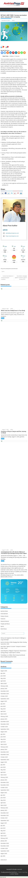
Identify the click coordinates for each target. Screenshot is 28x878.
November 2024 (5, 724)
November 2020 (5, 846)
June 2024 (3, 736)
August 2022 (4, 792)
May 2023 (3, 769)
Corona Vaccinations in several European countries (7, 277)
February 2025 (4, 716)
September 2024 (5, 729)
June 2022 (3, 797)
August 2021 (4, 823)
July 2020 (3, 856)
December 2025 (5, 691)
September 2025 (5, 698)
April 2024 (3, 742)
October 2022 (4, 787)
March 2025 (4, 714)
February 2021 (4, 838)
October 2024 (4, 726)
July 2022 (3, 795)
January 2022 (4, 810)
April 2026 (3, 681)
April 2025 (3, 711)
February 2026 (4, 686)
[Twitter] (5, 52)
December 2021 (5, 813)
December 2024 (5, 721)
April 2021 (3, 833)
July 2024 (3, 734)
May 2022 (3, 800)
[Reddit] (7, 52)
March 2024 (4, 744)
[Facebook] (2, 52)
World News (4, 629)
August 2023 (4, 762)
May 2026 (3, 678)
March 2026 (4, 683)
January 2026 (4, 688)
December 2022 (5, 782)
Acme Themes (14, 874)
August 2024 (4, 731)
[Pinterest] (13, 52)
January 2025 (4, 719)
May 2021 (3, 830)
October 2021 (4, 818)
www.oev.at (4, 859)
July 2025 (3, 703)
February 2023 (4, 777)
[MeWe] (16, 52)
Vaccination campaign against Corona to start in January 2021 (21, 277)
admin (13, 20)
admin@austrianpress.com (12, 233)
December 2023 (5, 752)
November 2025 (5, 693)
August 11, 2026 (5, 429)
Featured (3, 618)
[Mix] (19, 52)
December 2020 (5, 843)
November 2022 (5, 785)
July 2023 (3, 764)
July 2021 (3, 825)
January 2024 (4, 749)
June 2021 (3, 828)
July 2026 (3, 673)
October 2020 (4, 848)
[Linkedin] (10, 52)
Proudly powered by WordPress (9, 872)
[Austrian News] (2, 9)
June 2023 (3, 767)
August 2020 (4, 853)
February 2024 (4, 747)
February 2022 (4, 807)
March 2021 (4, 835)
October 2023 (4, 757)
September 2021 (5, 820)
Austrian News (4, 611)
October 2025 (4, 696)
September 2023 (5, 759)
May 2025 (3, 709)
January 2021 (4, 840)
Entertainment (4, 613)
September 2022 (5, 790)
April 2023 (3, 772)
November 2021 (5, 815)
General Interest (5, 621)
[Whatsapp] (21, 52)
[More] (24, 52)
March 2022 (4, 805)
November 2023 (5, 754)
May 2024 (3, 739)
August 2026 (4, 670)
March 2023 (4, 774)
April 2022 (3, 802)
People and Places (5, 623)
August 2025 (4, 701)
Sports (3, 271)
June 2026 (3, 676)
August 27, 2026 (5, 308)
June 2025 (3, 706)
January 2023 (4, 780)
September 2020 (5, 851)
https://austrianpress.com (12, 236)
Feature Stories (4, 616)
